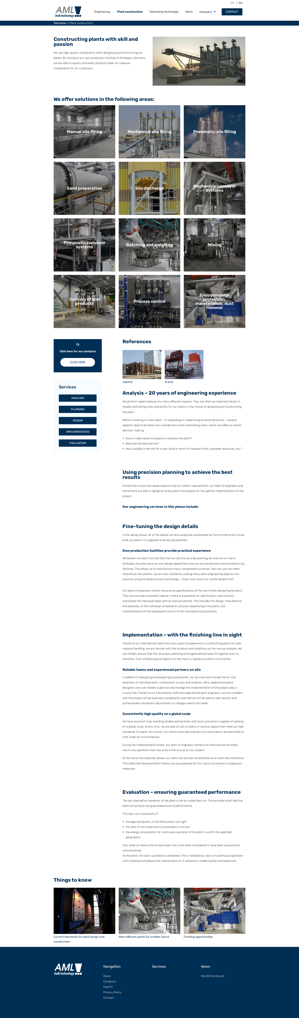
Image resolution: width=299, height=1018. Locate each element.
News (189, 11)
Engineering (102, 11)
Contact (232, 11)
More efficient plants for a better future (144, 936)
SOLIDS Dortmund (212, 976)
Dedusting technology (164, 11)
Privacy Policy (112, 992)
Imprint (108, 987)
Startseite (60, 23)
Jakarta (127, 382)
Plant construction (130, 11)
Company (206, 11)
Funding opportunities (198, 936)
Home (107, 976)
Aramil (169, 382)
